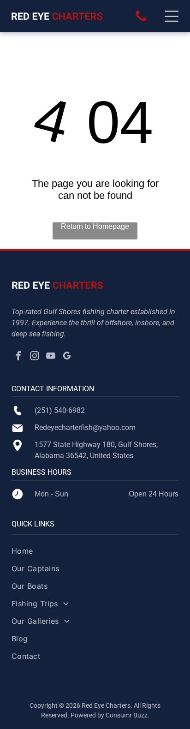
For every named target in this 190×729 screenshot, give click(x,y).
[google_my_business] (67, 357)
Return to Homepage (95, 226)
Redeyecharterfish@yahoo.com (85, 427)
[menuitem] (95, 555)
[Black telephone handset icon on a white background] (141, 20)
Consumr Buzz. (127, 715)
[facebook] (18, 357)
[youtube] (51, 357)
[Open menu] (171, 16)
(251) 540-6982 (60, 410)
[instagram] (35, 357)
